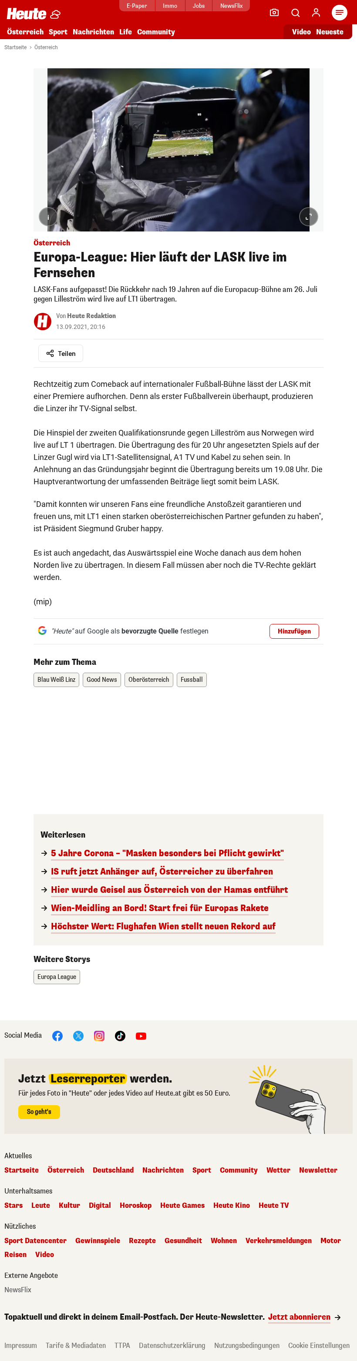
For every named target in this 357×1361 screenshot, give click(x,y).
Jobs (199, 6)
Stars (13, 1205)
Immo (170, 6)
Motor (330, 1241)
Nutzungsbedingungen (247, 1345)
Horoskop (136, 1205)
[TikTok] (120, 1035)
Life (125, 32)
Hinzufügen (294, 631)
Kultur (69, 1205)
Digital (100, 1205)
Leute (40, 1205)
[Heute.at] (27, 13)
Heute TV (274, 1205)
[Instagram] (99, 1035)
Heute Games (182, 1205)
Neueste (330, 32)
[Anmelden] (316, 12)
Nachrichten (163, 1170)
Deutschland (113, 1170)
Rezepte (142, 1241)
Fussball (192, 680)
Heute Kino (231, 1205)
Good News (102, 680)
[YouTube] (141, 1035)
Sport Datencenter (35, 1241)
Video (301, 32)
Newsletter (318, 1170)
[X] (78, 1035)
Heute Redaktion (91, 316)
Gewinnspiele (97, 1241)
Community (156, 32)
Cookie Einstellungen (319, 1345)
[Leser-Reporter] (274, 12)
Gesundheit (183, 1241)
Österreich (25, 32)
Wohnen (224, 1241)
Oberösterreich (148, 680)
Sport (58, 32)
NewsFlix (231, 6)
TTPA (122, 1345)
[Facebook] (57, 1035)
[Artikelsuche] (295, 12)
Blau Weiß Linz (56, 680)
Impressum (20, 1345)
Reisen (15, 1254)
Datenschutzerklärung (172, 1345)
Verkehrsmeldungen (279, 1241)
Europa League (56, 977)
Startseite (15, 47)
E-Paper (137, 6)
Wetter (278, 1170)
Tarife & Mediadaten (76, 1345)
